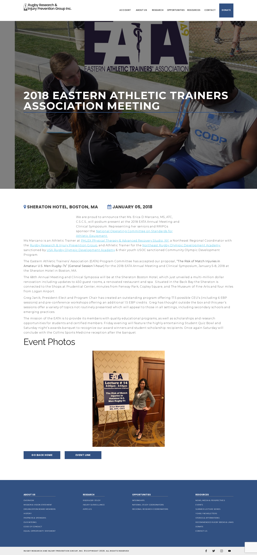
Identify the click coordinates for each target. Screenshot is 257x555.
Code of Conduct (33, 526)
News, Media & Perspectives (210, 500)
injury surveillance (94, 505)
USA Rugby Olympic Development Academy (81, 250)
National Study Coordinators (148, 505)
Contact (210, 10)
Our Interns (30, 522)
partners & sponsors (35, 518)
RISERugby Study (92, 500)
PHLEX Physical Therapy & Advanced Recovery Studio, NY (125, 240)
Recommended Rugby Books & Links (214, 522)
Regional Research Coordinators (150, 509)
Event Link (83, 455)
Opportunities (176, 10)
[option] (128, 399)
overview (29, 500)
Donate (226, 10)
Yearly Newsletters (206, 513)
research (88, 494)
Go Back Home (41, 455)
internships (138, 500)
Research (157, 10)
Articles (87, 509)
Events (199, 505)
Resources (193, 10)
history (28, 513)
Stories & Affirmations (207, 518)
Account (125, 10)
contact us (201, 531)
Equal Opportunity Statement (39, 531)
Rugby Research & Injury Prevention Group (63, 245)
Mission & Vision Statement (38, 505)
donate (199, 526)
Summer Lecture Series (207, 509)
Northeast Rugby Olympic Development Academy (181, 245)
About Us (141, 10)
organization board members (40, 509)
